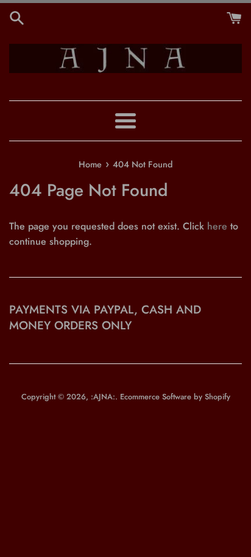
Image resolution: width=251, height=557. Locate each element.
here (217, 226)
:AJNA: (103, 396)
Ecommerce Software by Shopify (175, 396)
